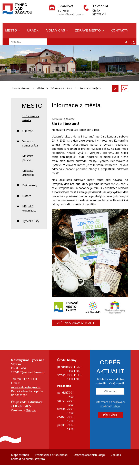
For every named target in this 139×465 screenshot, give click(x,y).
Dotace (26, 196)
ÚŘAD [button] (31, 30)
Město (40, 88)
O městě (27, 131)
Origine (31, 410)
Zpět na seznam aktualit (75, 323)
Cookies (116, 455)
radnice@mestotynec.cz (26, 387)
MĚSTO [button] (11, 30)
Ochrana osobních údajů (89, 455)
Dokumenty (29, 185)
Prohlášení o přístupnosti (51, 455)
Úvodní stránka (20, 88)
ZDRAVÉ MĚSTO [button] (88, 30)
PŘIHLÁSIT (110, 415)
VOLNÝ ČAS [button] (55, 30)
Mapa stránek (20, 455)
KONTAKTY (119, 30)
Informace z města (61, 88)
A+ (124, 88)
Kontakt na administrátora (28, 459)
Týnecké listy (30, 221)
